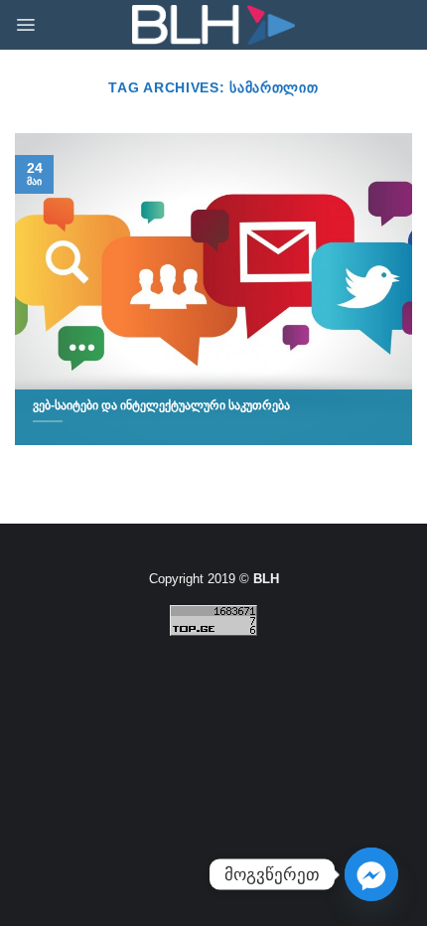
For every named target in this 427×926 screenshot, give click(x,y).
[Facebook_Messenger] (371, 874)
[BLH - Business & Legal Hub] (214, 25)
